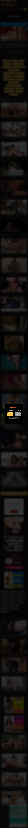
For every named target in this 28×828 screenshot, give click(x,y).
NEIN (17, 414)
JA (10, 414)
